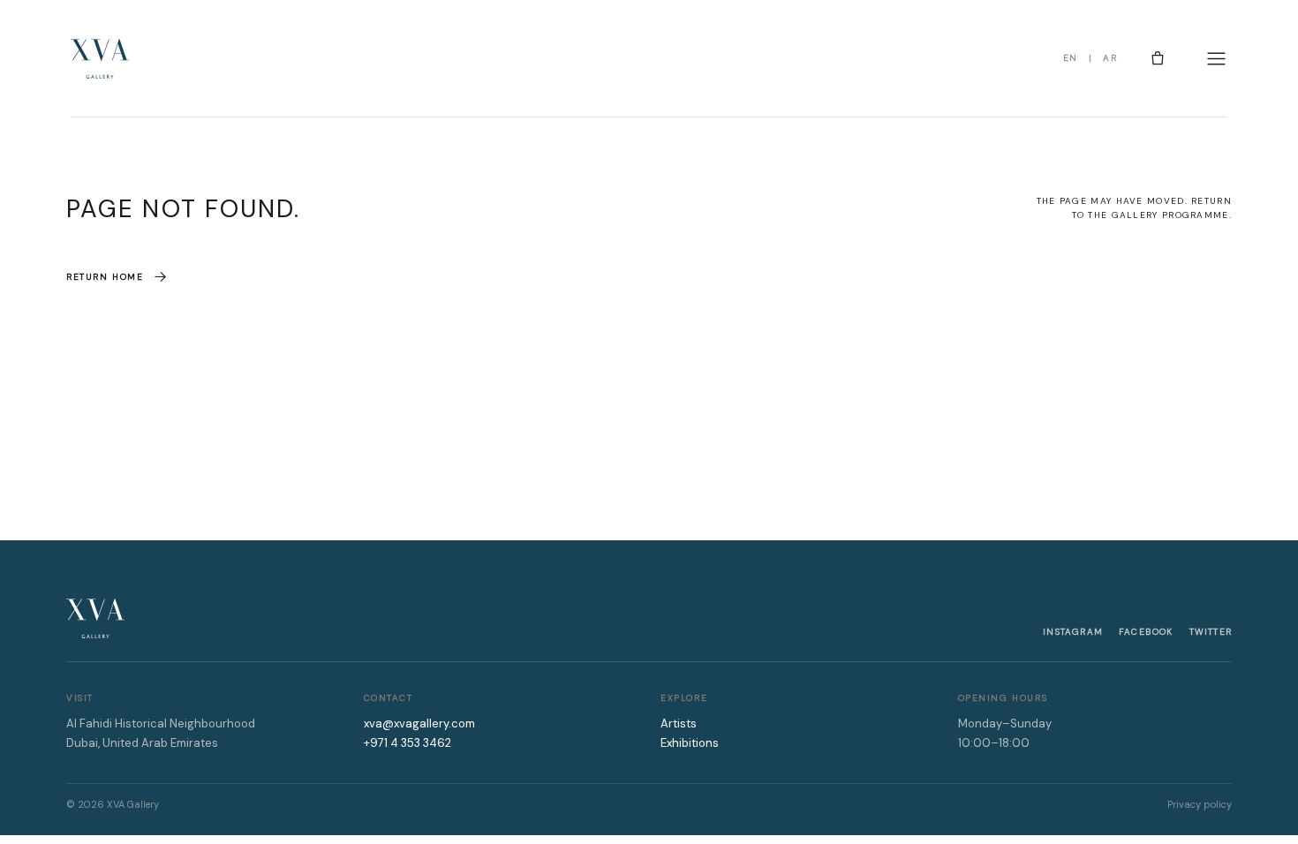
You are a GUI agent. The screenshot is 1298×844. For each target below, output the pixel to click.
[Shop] (1157, 58)
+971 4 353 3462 (407, 742)
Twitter (1210, 631)
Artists (678, 723)
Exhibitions (689, 742)
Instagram (1073, 631)
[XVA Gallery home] (100, 59)
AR (1110, 58)
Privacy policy (1199, 804)
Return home (105, 277)
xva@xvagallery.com (419, 723)
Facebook (1146, 631)
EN (1070, 58)
